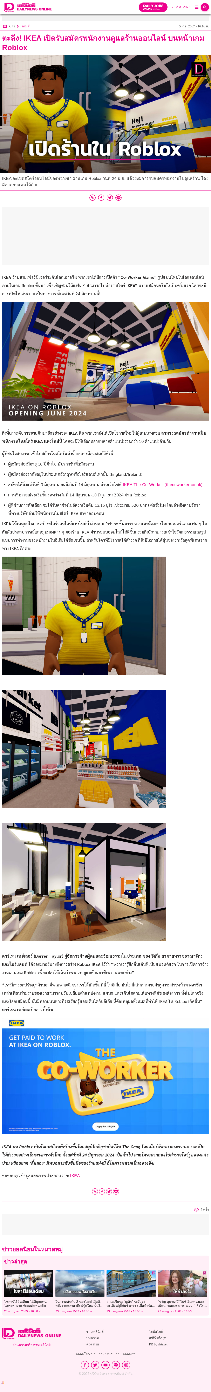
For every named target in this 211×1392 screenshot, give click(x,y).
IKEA (75, 1175)
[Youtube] (105, 1365)
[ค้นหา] (205, 7)
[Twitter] (109, 1191)
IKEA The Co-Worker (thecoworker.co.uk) (163, 484)
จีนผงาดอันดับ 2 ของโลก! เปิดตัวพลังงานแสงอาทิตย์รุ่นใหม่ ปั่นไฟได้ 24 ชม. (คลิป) (78, 1305)
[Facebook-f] (85, 1365)
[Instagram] (126, 1365)
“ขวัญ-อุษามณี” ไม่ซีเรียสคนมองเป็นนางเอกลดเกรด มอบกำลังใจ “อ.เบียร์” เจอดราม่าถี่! (181, 1305)
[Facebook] (102, 1191)
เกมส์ (25, 26)
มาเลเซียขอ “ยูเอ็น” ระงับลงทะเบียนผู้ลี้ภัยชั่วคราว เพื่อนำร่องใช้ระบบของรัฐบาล (130, 1305)
